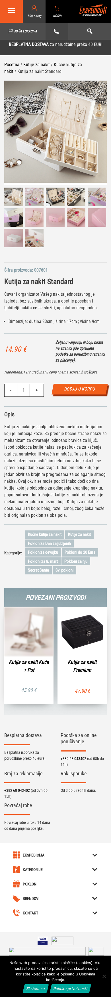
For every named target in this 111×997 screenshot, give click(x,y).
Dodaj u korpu (80, 389)
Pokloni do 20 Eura (80, 552)
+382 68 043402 (74, 758)
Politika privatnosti (70, 988)
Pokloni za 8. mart (43, 561)
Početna (11, 64)
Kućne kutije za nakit (44, 534)
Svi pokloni (64, 570)
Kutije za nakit (36, 64)
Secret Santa (38, 570)
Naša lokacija (25, 31)
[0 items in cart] (57, 8)
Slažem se (36, 988)
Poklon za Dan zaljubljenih (49, 543)
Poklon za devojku (43, 552)
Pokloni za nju (75, 561)
